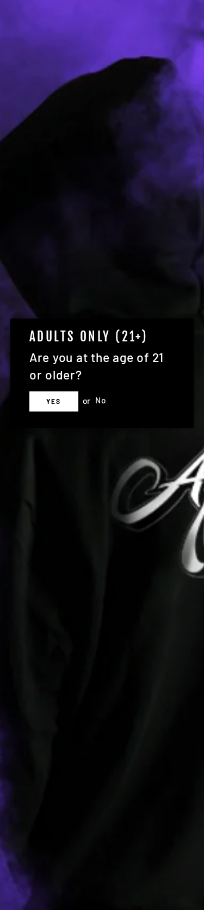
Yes (53, 401)
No (100, 401)
